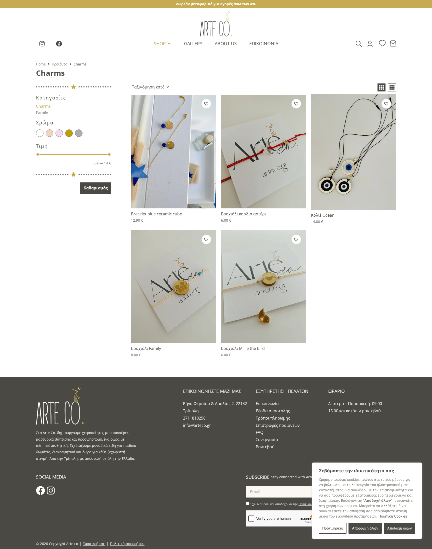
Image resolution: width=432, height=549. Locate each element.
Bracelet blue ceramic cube (156, 214)
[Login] (370, 43)
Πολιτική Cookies (392, 516)
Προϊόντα (60, 64)
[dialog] (367, 501)
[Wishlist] (382, 44)
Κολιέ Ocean (322, 215)
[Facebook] (59, 44)
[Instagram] (42, 44)
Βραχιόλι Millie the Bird (243, 348)
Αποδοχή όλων (399, 528)
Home (41, 64)
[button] (163, 43)
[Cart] (393, 43)
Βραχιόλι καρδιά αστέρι (243, 214)
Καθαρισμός (96, 188)
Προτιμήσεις (332, 528)
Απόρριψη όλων (365, 528)
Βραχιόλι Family (146, 348)
